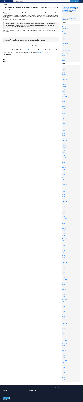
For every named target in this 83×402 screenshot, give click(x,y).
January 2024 (64, 118)
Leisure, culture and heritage (66, 50)
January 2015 (64, 301)
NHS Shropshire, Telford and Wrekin (42, 52)
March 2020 (64, 196)
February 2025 (64, 96)
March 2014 (64, 318)
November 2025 (64, 81)
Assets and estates (65, 26)
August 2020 (64, 187)
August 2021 (64, 167)
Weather (63, 60)
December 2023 (64, 120)
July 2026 (63, 67)
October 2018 (64, 225)
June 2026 (63, 69)
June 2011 (63, 374)
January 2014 (64, 321)
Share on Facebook (7, 58)
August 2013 (64, 330)
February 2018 (64, 238)
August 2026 (64, 65)
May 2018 (63, 233)
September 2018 (64, 226)
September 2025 (64, 84)
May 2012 (63, 355)
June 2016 (63, 272)
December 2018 (64, 221)
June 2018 (63, 231)
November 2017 (64, 243)
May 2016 (63, 274)
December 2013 (64, 323)
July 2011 (63, 372)
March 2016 (64, 277)
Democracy (64, 38)
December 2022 (64, 140)
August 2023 (64, 126)
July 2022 (63, 148)
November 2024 (64, 101)
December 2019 (64, 201)
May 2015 (63, 294)
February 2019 (64, 218)
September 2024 (64, 104)
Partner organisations (23, 10)
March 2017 (64, 257)
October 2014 (64, 306)
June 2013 (63, 333)
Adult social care (10, 10)
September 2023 (64, 125)
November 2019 (64, 203)
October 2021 (64, 164)
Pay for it (56, 391)
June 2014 (63, 313)
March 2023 (64, 135)
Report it (56, 392)
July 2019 (63, 209)
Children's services (65, 28)
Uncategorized (64, 58)
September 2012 (64, 348)
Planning (63, 55)
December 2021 (64, 160)
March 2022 (64, 155)
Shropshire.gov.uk (57, 389)
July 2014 (63, 311)
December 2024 (64, 99)
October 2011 (64, 367)
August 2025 (64, 86)
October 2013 (64, 326)
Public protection (64, 57)
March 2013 (64, 338)
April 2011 (63, 377)
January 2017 (64, 260)
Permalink (9, 4)
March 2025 (64, 94)
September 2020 (64, 186)
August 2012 (64, 350)
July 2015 (63, 291)
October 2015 (64, 286)
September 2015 (64, 287)
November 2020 (64, 182)
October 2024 (64, 103)
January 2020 (64, 199)
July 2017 (63, 250)
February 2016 (64, 279)
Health (19, 10)
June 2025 (63, 89)
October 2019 (64, 204)
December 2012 (64, 343)
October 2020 (64, 184)
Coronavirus (15, 10)
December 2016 (64, 262)
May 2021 (63, 172)
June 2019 (63, 211)
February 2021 (64, 177)
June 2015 (63, 292)
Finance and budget (65, 43)
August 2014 (64, 309)
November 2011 (64, 365)
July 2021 (63, 169)
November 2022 (64, 142)
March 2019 (64, 216)
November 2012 (64, 345)
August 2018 (64, 228)
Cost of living (64, 36)
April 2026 (63, 72)
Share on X (6, 56)
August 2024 (64, 106)
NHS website (30, 49)
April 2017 (63, 255)
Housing (63, 48)
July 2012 (63, 352)
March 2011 (64, 379)
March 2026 (64, 74)
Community (64, 31)
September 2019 (64, 206)
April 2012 (63, 357)
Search (71, 1)
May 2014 (63, 314)
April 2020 (63, 194)
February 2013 (64, 340)
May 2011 (63, 375)
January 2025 (64, 98)
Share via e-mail (7, 61)
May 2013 (63, 335)
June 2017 (63, 252)
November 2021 (64, 162)
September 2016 (64, 267)
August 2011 (64, 370)
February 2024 (64, 116)
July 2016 (63, 270)
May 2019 (63, 213)
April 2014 (63, 316)
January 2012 (64, 362)
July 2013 (63, 331)
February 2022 (64, 157)
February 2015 (64, 299)
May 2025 (63, 91)
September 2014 (64, 308)
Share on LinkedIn (7, 59)
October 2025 (64, 82)
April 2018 (63, 235)
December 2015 (64, 282)
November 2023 (64, 121)
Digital (63, 40)
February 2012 (64, 360)
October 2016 (64, 265)
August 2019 (64, 208)
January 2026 (64, 77)
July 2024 (63, 108)
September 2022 (64, 145)
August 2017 (64, 248)
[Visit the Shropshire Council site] (6, 397)
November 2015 (64, 284)
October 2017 (64, 245)
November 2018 (64, 223)
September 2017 (64, 247)
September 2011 (64, 369)
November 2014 (64, 304)
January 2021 (64, 179)
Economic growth (64, 41)
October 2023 (64, 123)
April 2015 (63, 296)
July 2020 (63, 189)
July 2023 (63, 128)
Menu (77, 1)
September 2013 (64, 328)
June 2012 (63, 353)
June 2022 (63, 150)
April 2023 (63, 133)
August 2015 (64, 289)
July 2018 (63, 230)
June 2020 (63, 191)
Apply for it (56, 390)
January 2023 (64, 138)
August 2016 (64, 269)
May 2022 (63, 152)
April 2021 (63, 174)
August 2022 (64, 147)
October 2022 (64, 143)
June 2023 (63, 130)
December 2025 (64, 79)
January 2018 (64, 240)
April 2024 (63, 113)
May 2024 (63, 111)
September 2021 (64, 165)
